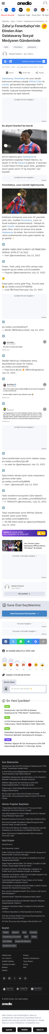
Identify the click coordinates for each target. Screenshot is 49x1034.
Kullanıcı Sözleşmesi (31, 958)
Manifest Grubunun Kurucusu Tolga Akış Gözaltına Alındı (23, 819)
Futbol (19, 21)
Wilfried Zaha (35, 81)
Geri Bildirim (6, 958)
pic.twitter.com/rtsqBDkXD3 (15, 519)
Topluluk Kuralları (8, 964)
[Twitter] (15, 978)
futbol (6, 47)
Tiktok (34, 937)
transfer (5, 84)
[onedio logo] (23, 1003)
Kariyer (26, 955)
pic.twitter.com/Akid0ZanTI (15, 327)
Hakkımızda (6, 955)
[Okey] (20, 9)
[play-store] (23, 989)
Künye (25, 964)
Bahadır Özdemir (21, 54)
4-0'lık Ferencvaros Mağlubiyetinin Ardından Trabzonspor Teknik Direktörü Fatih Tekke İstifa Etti (24, 722)
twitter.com (5, 350)
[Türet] (42, 9)
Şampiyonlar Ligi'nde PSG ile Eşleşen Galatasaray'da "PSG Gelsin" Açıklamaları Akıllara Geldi (22, 711)
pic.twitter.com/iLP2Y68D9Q (18, 286)
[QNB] (35, 9)
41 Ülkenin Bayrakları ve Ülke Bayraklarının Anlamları (22, 912)
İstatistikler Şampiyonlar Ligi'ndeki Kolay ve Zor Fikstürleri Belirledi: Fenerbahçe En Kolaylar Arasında (25, 733)
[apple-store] (9, 989)
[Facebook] (9, 978)
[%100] (28, 9)
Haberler (5, 21)
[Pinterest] (25, 978)
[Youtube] (20, 978)
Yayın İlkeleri (28, 961)
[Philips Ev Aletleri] (13, 9)
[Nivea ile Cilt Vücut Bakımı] (6, 9)
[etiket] (44, 26)
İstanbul (21, 163)
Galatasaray (29, 21)
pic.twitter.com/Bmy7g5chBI (15, 461)
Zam (24, 932)
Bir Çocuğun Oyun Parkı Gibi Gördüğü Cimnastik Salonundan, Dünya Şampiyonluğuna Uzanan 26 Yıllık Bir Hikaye (23, 796)
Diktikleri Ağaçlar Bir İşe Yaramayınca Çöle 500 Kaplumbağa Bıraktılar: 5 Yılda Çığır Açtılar (24, 744)
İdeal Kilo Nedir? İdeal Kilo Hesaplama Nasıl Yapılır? (21, 897)
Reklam (5, 967)
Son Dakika (7, 941)
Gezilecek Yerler (9, 946)
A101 (26, 937)
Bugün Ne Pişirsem (22, 941)
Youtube (33, 932)
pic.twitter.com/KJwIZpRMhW (16, 481)
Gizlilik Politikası (8, 961)
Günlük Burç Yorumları (11, 937)
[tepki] (4, 664)
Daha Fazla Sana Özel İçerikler (23, 613)
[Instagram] (4, 978)
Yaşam (7, 740)
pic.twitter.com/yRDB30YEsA (32, 498)
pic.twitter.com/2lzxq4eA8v (27, 269)
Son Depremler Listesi (10, 848)
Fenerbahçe (39, 21)
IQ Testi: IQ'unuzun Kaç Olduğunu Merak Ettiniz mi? (22, 921)
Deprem (15, 932)
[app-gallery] (37, 989)
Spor (13, 21)
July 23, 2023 (33, 255)
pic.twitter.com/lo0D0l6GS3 (15, 366)
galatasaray (32, 47)
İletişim (5, 970)
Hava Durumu (7, 844)
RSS (24, 967)
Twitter (5, 932)
